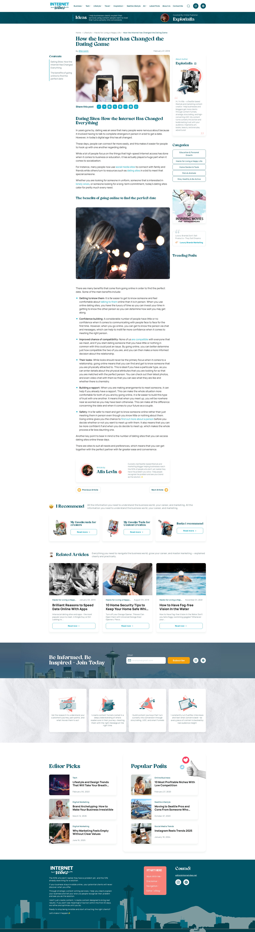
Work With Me (153, 876)
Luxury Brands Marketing (191, 242)
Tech (88, 6)
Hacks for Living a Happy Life (189, 161)
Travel (107, 6)
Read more (82, 532)
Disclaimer (152, 881)
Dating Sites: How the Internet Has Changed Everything (62, 64)
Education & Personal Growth (189, 153)
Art (144, 6)
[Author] (120, 472)
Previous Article (90, 490)
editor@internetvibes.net (186, 875)
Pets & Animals (189, 173)
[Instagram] (195, 6)
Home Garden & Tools (189, 167)
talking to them (109, 301)
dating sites (133, 170)
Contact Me (178, 6)
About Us (166, 6)
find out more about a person (137, 419)
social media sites (125, 166)
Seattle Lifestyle (134, 6)
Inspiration (118, 6)
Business (78, 6)
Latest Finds (154, 6)
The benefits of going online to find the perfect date (61, 75)
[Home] (59, 5)
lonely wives (82, 183)
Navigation (152, 885)
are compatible (140, 339)
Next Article (157, 490)
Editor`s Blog (153, 890)
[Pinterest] (203, 6)
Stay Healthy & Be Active (189, 179)
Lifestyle (97, 6)
